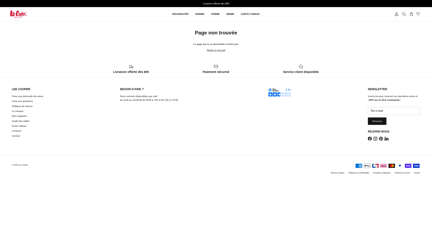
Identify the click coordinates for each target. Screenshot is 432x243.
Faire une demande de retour (27, 96)
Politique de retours (22, 106)
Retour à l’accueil (216, 50)
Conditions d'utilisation (382, 173)
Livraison (16, 130)
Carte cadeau (19, 126)
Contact (16, 135)
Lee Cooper (23, 165)
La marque (17, 111)
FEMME (215, 14)
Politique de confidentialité (358, 173)
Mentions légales (337, 173)
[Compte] (396, 14)
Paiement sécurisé (402, 173)
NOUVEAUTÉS (180, 14)
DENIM (230, 14)
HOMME (199, 14)
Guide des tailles (21, 121)
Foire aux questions (22, 101)
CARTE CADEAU (250, 14)
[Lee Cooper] (18, 14)
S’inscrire (377, 121)
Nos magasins (19, 116)
